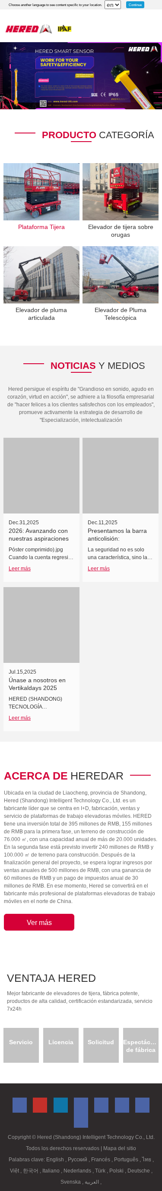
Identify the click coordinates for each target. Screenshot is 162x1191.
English (55, 1160)
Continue (135, 5)
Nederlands (78, 1171)
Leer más (20, 569)
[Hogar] (38, 29)
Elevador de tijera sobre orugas (120, 230)
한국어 (31, 1171)
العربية (92, 1182)
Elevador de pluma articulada (41, 313)
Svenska (71, 1182)
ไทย (147, 1160)
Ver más (39, 922)
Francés (101, 1160)
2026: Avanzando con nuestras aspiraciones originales (39, 538)
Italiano (51, 1171)
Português (127, 1160)
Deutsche (139, 1171)
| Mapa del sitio (118, 1148)
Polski (117, 1171)
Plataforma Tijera (41, 226)
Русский (78, 1160)
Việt (15, 1171)
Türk (101, 1171)
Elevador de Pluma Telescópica (120, 313)
